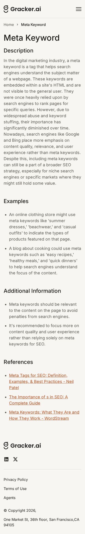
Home (9, 24)
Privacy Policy (16, 479)
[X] (15, 459)
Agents (9, 497)
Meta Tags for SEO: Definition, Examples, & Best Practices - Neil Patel (41, 381)
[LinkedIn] (6, 459)
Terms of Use (15, 488)
